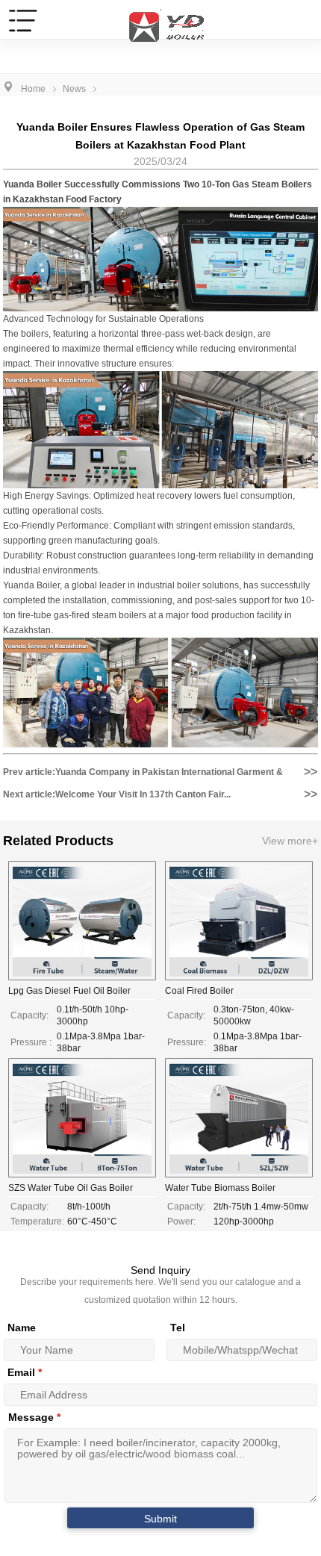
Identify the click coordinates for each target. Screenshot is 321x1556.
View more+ (290, 841)
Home (33, 89)
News (74, 89)
